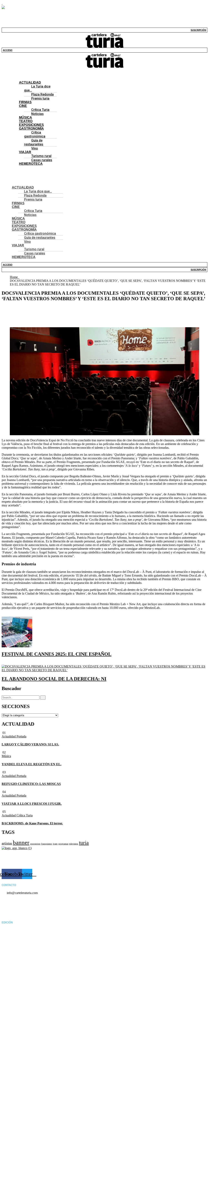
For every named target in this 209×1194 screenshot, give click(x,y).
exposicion (35, 844)
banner (21, 842)
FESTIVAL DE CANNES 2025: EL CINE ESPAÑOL (56, 654)
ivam (55, 844)
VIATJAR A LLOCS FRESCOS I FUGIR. (32, 803)
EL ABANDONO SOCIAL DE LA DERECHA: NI (54, 678)
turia (84, 843)
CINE (23, 106)
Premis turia (40, 98)
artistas (7, 843)
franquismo (46, 844)
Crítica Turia (25, 815)
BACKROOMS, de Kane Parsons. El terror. (32, 823)
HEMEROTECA (31, 163)
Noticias (37, 114)
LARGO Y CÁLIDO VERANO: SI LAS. (30, 744)
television (73, 844)
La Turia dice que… (37, 88)
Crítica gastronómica (34, 134)
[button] (104, 69)
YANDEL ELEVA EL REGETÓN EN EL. (31, 764)
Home (14, 277)
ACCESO (7, 50)
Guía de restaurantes (33, 142)
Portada (21, 736)
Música (6, 756)
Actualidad (9, 736)
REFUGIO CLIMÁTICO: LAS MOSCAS (31, 784)
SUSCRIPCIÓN (198, 30)
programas (63, 844)
